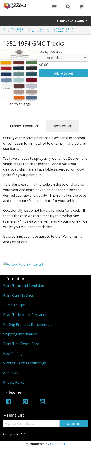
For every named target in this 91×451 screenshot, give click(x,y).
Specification (62, 125)
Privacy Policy (13, 382)
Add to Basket (63, 73)
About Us (10, 373)
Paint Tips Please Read (21, 343)
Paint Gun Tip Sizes (18, 295)
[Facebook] (8, 402)
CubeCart (57, 443)
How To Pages (14, 353)
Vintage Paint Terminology (24, 363)
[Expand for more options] (54, 7)
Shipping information (20, 334)
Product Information (24, 125)
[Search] (68, 7)
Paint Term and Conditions (24, 285)
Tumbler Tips (14, 305)
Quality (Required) (51, 51)
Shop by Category (71, 21)
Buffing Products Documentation (29, 324)
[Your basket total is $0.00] (81, 7)
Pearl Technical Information (25, 314)
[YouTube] (42, 402)
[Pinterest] (25, 402)
